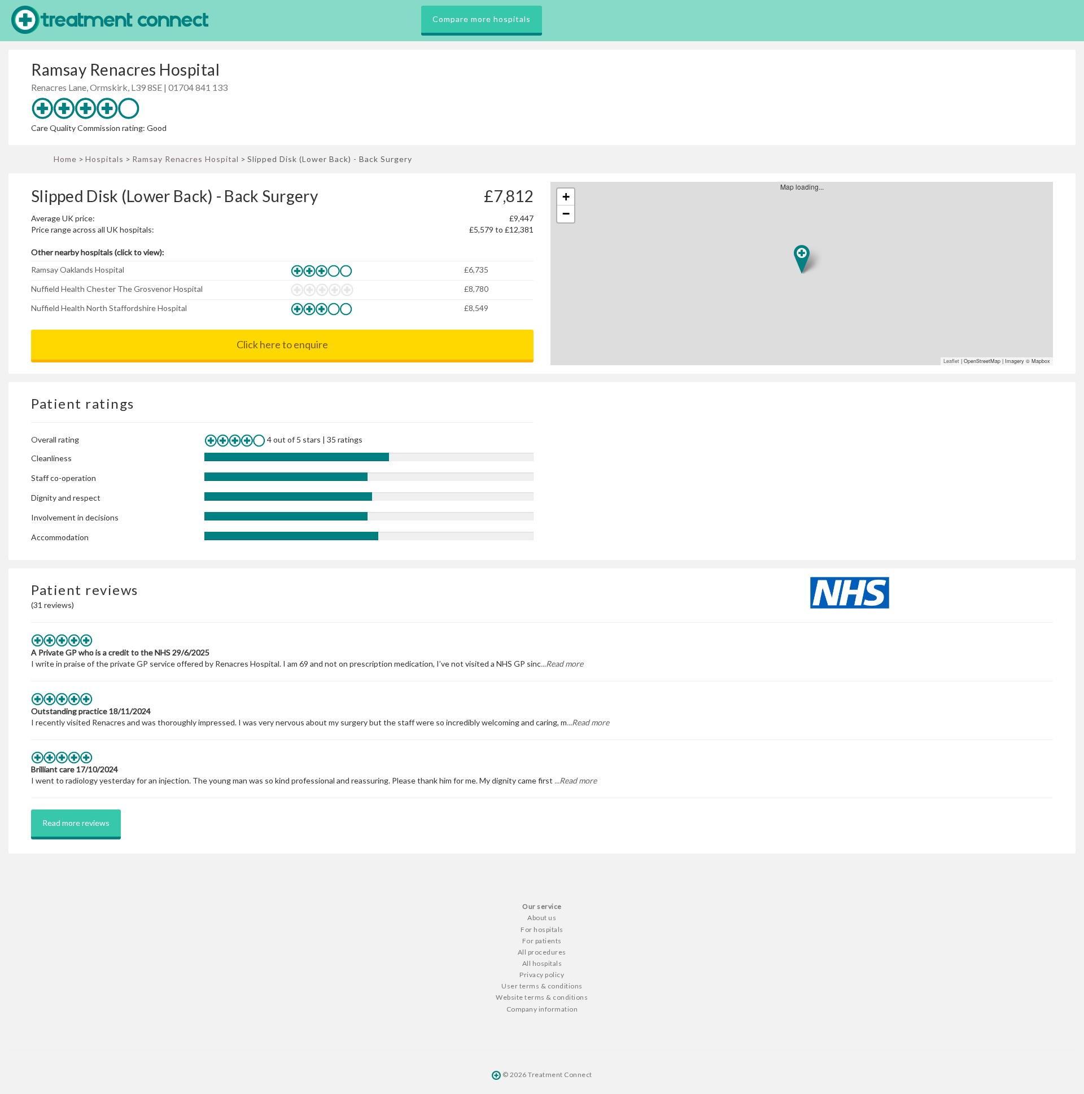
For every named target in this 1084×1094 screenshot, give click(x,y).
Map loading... (806, 273)
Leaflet (951, 361)
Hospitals (104, 159)
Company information (542, 1009)
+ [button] (566, 197)
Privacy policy (541, 974)
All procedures (542, 952)
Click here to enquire (282, 344)
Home (65, 159)
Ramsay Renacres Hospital (185, 159)
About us (541, 917)
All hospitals (542, 963)
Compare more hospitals (481, 19)
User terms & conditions (542, 986)
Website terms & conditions (542, 997)
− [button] (566, 214)
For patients (542, 941)
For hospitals (542, 929)
